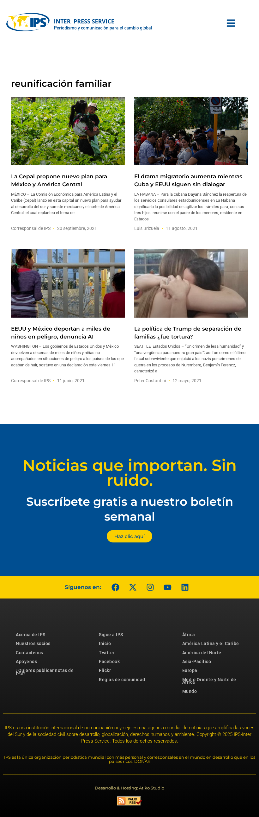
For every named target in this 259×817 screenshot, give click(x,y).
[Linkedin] (185, 587)
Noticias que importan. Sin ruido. (129, 473)
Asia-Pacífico (196, 661)
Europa (189, 670)
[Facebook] (115, 587)
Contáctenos (29, 652)
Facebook (109, 661)
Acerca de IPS (30, 634)
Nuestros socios (33, 643)
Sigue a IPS (111, 634)
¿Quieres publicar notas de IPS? (45, 671)
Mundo (189, 691)
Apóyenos (26, 661)
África (188, 634)
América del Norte (201, 652)
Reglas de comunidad (122, 679)
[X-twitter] (133, 587)
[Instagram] (150, 587)
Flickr (105, 670)
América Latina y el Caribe (210, 643)
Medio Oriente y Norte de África (209, 681)
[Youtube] (167, 587)
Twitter (107, 652)
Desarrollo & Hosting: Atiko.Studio (129, 787)
